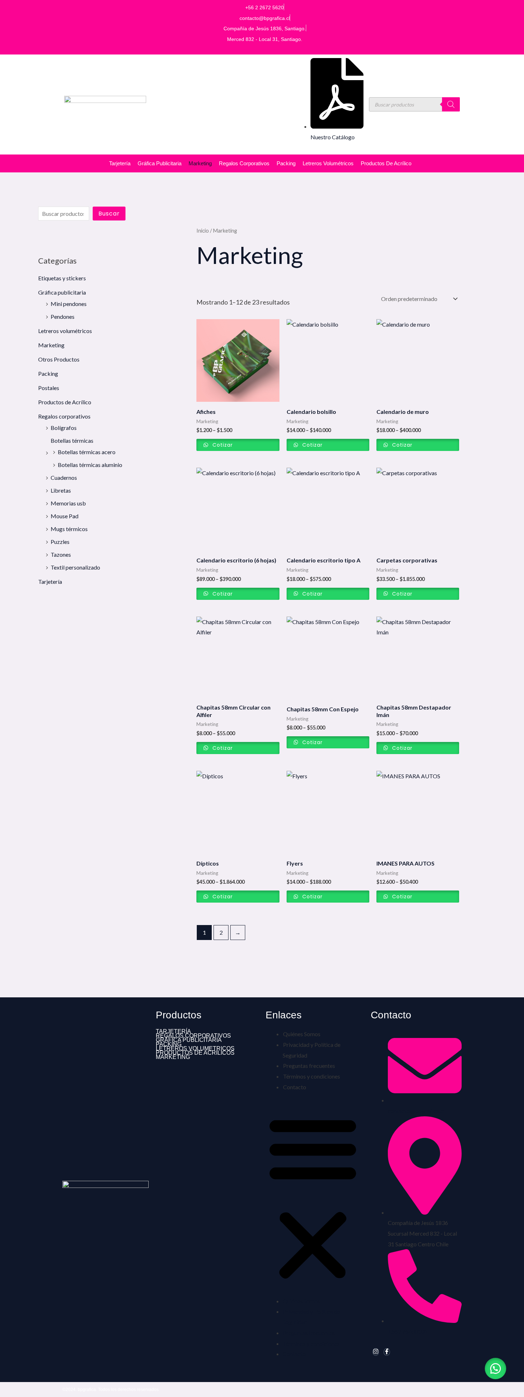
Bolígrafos (64, 427)
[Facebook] (387, 1352)
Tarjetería (119, 163)
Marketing (200, 163)
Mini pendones (69, 303)
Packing (286, 163)
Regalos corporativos (244, 163)
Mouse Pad (64, 516)
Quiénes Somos (301, 1033)
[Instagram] (376, 1352)
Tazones (61, 554)
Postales (48, 387)
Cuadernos (64, 477)
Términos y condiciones (311, 1076)
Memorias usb (68, 503)
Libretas (61, 490)
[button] (313, 1198)
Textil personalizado (75, 567)
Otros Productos (58, 359)
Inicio (202, 230)
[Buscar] (451, 104)
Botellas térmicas (72, 440)
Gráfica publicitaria (159, 163)
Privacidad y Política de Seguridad (311, 1050)
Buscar (109, 213)
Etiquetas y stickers (62, 278)
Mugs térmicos (69, 528)
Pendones (63, 316)
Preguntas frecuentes (309, 1065)
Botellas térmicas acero (86, 451)
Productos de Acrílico (386, 163)
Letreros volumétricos (328, 163)
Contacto (294, 1087)
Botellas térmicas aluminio (90, 464)
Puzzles (60, 541)
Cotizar (222, 444)
